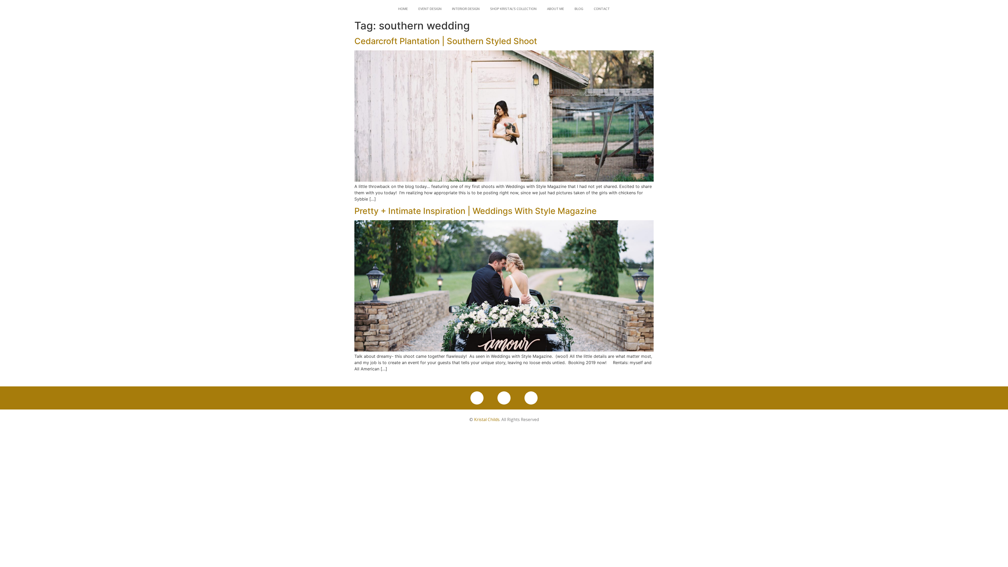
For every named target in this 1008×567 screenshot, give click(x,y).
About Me (555, 8)
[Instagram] (504, 398)
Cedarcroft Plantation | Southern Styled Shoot (445, 41)
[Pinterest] (531, 398)
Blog (579, 8)
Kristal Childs (487, 419)
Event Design (430, 8)
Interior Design (466, 8)
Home (403, 8)
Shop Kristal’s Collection (513, 8)
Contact (602, 8)
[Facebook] (477, 398)
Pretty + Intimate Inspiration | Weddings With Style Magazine (475, 211)
